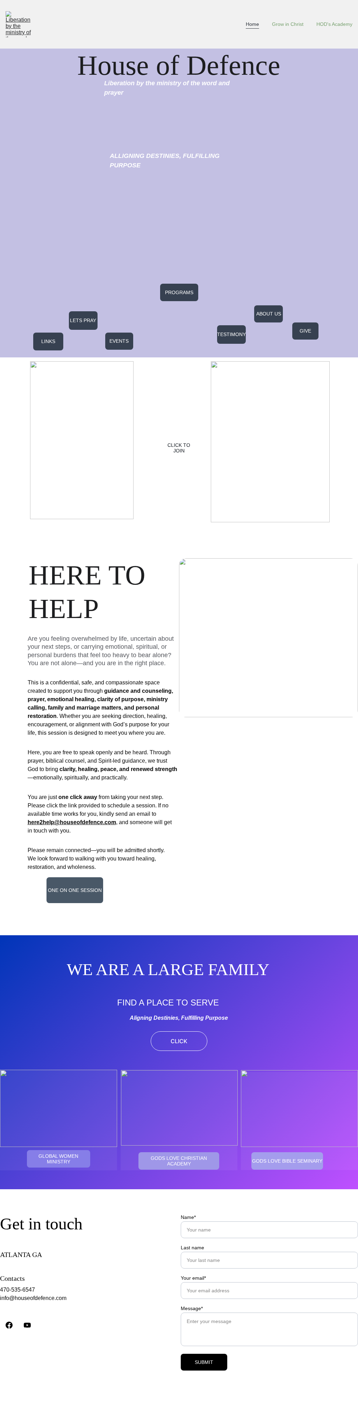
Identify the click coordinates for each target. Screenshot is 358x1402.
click (179, 1041)
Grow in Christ (287, 24)
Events (119, 341)
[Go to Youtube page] (27, 1325)
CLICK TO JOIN (178, 447)
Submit (204, 1362)
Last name (192, 1247)
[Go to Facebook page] (9, 1325)
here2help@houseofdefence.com (72, 822)
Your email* (193, 1278)
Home (252, 24)
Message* (192, 1308)
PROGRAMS (179, 292)
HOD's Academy (334, 24)
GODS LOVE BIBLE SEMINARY (287, 1161)
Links (48, 341)
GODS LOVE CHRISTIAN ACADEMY (179, 1161)
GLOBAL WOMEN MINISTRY (58, 1158)
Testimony (231, 334)
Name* (188, 1217)
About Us (268, 314)
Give (305, 331)
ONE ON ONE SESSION (75, 890)
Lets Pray (83, 320)
